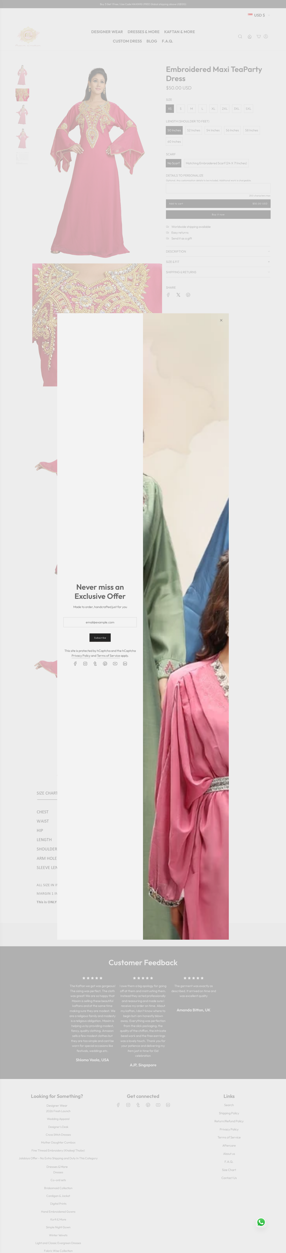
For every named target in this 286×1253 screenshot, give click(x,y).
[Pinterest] (105, 663)
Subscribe (100, 637)
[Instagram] (85, 663)
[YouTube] (115, 663)
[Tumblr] (95, 663)
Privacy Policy (81, 655)
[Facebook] (75, 663)
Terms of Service (108, 655)
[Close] (221, 320)
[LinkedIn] (125, 663)
